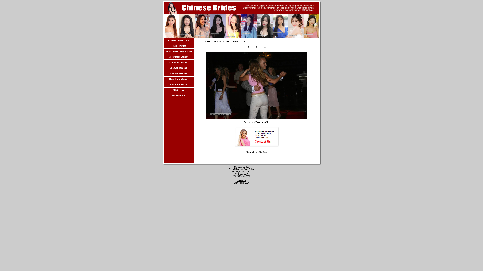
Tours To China (178, 46)
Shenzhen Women (179, 73)
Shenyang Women (179, 68)
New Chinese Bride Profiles (179, 51)
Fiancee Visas (178, 95)
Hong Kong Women (178, 79)
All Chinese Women (178, 57)
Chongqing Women (178, 62)
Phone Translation (179, 84)
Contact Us (241, 181)
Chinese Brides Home (178, 40)
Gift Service (178, 90)
